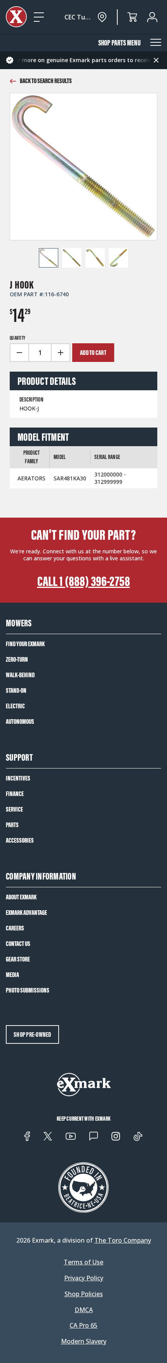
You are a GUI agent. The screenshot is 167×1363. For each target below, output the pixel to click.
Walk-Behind (20, 675)
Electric (15, 706)
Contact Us (18, 943)
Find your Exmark (25, 644)
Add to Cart (93, 352)
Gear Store (18, 959)
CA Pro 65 (83, 1325)
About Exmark (21, 897)
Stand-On (16, 690)
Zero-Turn (17, 659)
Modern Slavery (83, 1341)
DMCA (84, 1310)
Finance (15, 794)
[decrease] (19, 352)
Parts (12, 825)
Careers (15, 928)
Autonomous (20, 721)
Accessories (20, 840)
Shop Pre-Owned (32, 1034)
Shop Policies (83, 1294)
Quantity (17, 338)
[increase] (61, 352)
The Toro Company (122, 1240)
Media (12, 975)
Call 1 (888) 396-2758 (83, 581)
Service (14, 809)
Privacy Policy (83, 1278)
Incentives (18, 778)
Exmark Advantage (26, 912)
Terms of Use (83, 1262)
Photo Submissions (27, 990)
